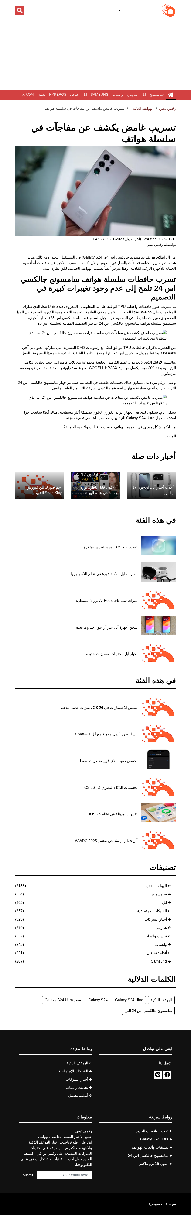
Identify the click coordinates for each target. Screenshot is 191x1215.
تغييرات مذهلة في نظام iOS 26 (113, 814)
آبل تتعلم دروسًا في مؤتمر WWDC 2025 (106, 841)
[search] (19, 10)
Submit (28, 1175)
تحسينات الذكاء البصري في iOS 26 (110, 788)
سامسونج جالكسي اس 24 (148, 1155)
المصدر (170, 436)
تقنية (41, 94)
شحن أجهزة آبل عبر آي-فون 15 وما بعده (106, 627)
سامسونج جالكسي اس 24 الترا (148, 1011)
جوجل (74, 94)
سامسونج (157, 94)
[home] (171, 95)
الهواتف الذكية (156, 886)
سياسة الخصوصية (162, 1204)
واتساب (117, 94)
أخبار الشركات (155, 919)
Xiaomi (28, 94)
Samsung (100, 94)
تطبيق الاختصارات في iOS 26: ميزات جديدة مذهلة (98, 708)
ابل (143, 94)
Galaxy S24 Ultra (129, 1000)
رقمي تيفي (167, 108)
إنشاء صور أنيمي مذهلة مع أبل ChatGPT (106, 734)
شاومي (132, 94)
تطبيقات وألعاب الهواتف (150, 1147)
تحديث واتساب (155, 936)
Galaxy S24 (98, 1000)
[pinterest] (158, 1075)
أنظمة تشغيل (157, 953)
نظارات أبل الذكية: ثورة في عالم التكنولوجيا (104, 574)
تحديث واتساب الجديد (152, 1131)
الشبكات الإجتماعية (152, 911)
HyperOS (57, 94)
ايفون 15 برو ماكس (153, 1164)
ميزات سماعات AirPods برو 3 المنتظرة (106, 600)
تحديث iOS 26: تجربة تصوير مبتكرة (110, 547)
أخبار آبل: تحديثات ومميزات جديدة (111, 654)
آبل (84, 94)
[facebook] (167, 1075)
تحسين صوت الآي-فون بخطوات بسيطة (107, 761)
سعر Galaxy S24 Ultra (63, 1000)
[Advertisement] (95, 53)
